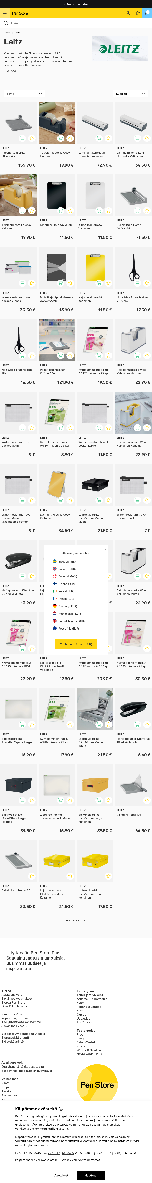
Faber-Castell (86, 1042)
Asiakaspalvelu (11, 995)
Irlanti (5, 1099)
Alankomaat (9, 1095)
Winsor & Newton (89, 1050)
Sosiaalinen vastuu (14, 1026)
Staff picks (84, 1022)
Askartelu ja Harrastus (92, 999)
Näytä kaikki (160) (89, 1054)
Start (7, 32)
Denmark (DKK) (67, 576)
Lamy (80, 1038)
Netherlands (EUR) (69, 613)
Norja (5, 1087)
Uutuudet (83, 1018)
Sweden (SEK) (67, 561)
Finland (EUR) (66, 583)
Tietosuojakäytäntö (15, 1037)
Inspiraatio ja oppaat (15, 1018)
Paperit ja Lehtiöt (89, 1007)
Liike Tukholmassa (14, 1006)
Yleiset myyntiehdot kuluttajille (23, 1034)
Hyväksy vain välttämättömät (79, 1160)
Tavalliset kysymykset (16, 998)
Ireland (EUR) (66, 591)
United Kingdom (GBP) (72, 621)
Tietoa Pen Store (13, 1002)
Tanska (6, 1091)
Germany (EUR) (67, 606)
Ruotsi (5, 1083)
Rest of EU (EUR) (68, 628)
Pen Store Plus (11, 1014)
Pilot (80, 1034)
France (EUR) (66, 598)
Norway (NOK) (67, 569)
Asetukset (61, 1175)
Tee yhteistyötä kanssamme (21, 1022)
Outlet (81, 1014)
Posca (81, 1046)
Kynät (81, 1003)
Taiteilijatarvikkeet (90, 995)
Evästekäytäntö (12, 1041)
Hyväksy (91, 1175)
